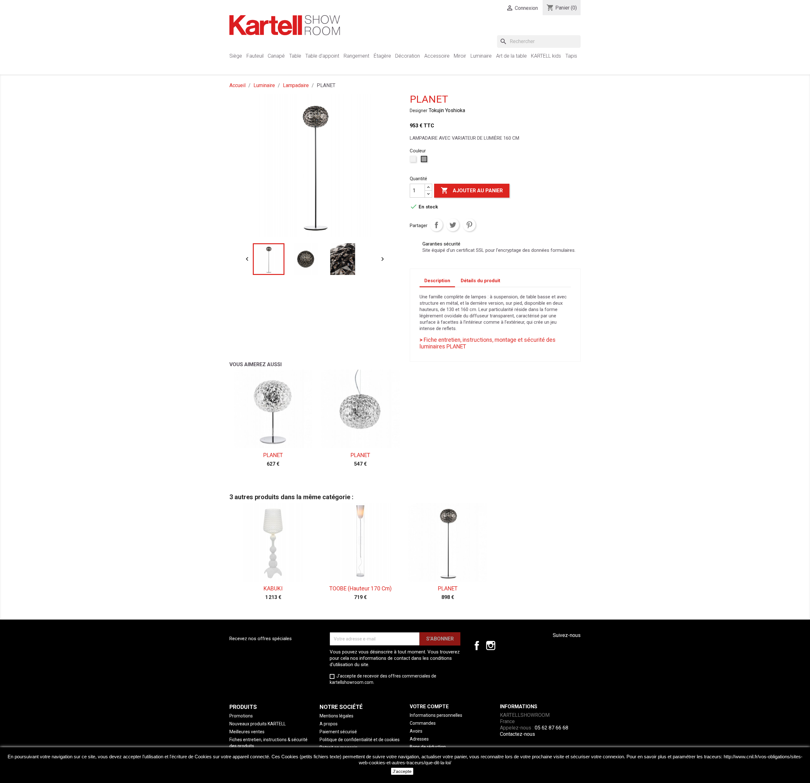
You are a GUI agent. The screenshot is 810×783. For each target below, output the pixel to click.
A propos (329, 723)
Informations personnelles (436, 715)
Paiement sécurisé (338, 731)
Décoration (407, 56)
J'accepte (402, 771)
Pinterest (469, 225)
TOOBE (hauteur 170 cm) (360, 588)
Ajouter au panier (472, 190)
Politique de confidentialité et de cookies (360, 739)
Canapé (276, 56)
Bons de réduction (428, 746)
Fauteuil (255, 56)
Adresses (419, 739)
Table (295, 56)
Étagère (382, 56)
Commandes (423, 723)
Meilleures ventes (247, 731)
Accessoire (437, 56)
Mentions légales (336, 715)
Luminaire (481, 56)
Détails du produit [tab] (480, 280)
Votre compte (429, 706)
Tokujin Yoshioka (447, 110)
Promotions (241, 715)
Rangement (356, 56)
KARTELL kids (546, 56)
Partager (436, 225)
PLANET (273, 455)
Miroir (460, 56)
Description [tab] (437, 280)
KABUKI (273, 588)
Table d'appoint (322, 56)
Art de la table (511, 56)
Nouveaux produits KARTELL (257, 723)
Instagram (490, 645)
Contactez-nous (517, 734)
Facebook (476, 645)
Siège (235, 56)
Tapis (571, 56)
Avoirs (416, 731)
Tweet (452, 225)
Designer (418, 110)
